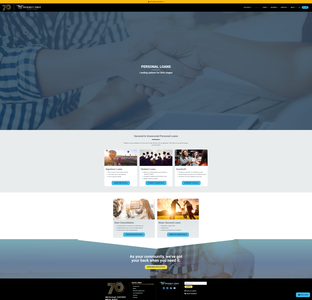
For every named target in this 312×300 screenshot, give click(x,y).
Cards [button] (265, 7)
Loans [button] (257, 7)
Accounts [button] (247, 7)
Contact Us (136, 286)
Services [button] (284, 7)
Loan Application (138, 293)
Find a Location (191, 291)
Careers (135, 295)
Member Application (139, 290)
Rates (134, 288)
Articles (135, 297)
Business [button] (274, 7)
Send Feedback (191, 293)
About (293, 7)
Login (305, 7)
